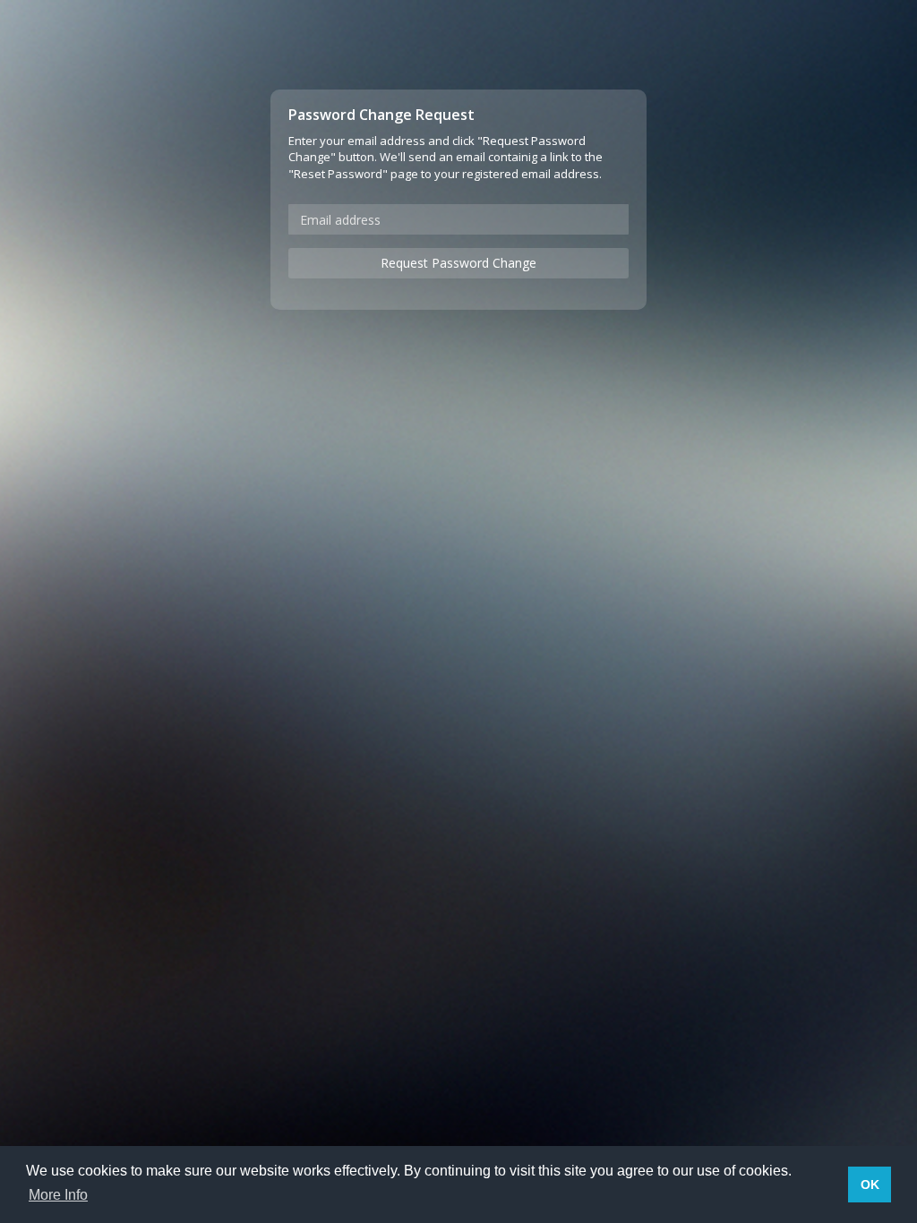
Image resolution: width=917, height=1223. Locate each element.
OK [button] (870, 1184)
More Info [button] (58, 1194)
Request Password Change (458, 262)
